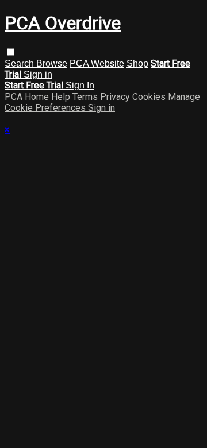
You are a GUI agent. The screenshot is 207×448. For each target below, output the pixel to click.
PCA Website (97, 63)
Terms (86, 96)
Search (20, 63)
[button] (10, 52)
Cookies (150, 96)
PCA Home (27, 96)
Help (61, 96)
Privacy (116, 96)
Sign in (38, 74)
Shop (137, 63)
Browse (51, 63)
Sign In (80, 85)
